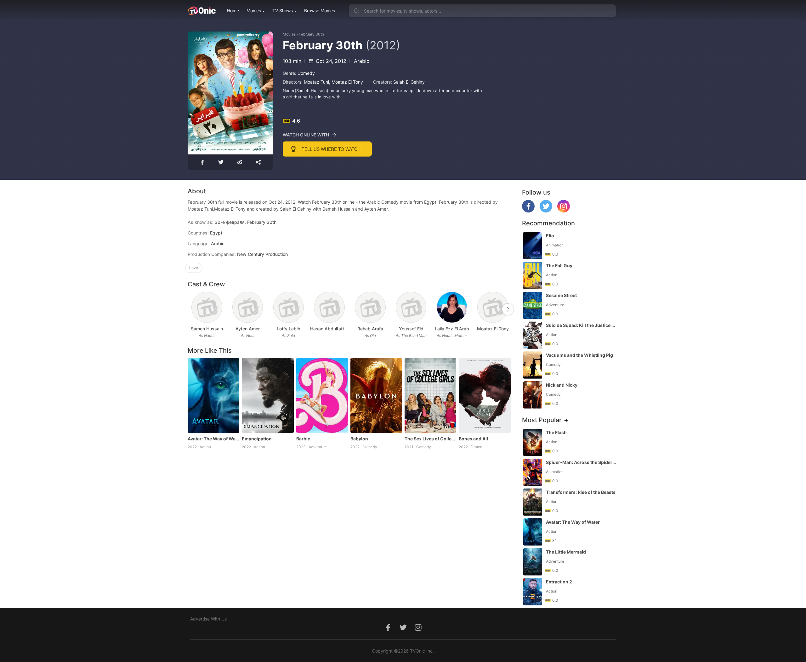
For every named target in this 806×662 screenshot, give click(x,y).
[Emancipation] (267, 395)
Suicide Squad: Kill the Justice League (581, 325)
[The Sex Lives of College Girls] (430, 395)
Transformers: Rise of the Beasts (581, 492)
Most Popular (542, 420)
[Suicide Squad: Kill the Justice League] (532, 335)
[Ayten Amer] (247, 307)
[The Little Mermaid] (532, 562)
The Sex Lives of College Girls (430, 438)
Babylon (359, 438)
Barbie (303, 438)
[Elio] (532, 245)
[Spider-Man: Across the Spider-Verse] (532, 472)
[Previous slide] (191, 309)
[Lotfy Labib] (288, 307)
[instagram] (563, 210)
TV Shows (282, 10)
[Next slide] (508, 309)
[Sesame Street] (532, 305)
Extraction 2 (559, 581)
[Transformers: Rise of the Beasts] (532, 502)
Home (233, 10)
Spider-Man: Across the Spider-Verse (581, 462)
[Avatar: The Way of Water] (213, 395)
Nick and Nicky (561, 385)
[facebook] (528, 210)
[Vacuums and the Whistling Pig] (532, 365)
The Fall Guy (559, 265)
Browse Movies (319, 10)
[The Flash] (532, 442)
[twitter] (546, 210)
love (193, 267)
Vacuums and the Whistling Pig (579, 355)
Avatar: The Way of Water (213, 438)
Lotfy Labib (288, 328)
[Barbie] (322, 395)
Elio (550, 235)
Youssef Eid (411, 328)
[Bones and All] (484, 395)
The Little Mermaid (566, 551)
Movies (254, 10)
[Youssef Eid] (411, 307)
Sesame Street (561, 295)
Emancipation (257, 438)
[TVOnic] (202, 10)
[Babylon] (376, 395)
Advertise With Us (208, 618)
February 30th (311, 34)
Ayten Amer (248, 328)
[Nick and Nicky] (532, 395)
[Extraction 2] (532, 591)
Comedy (306, 73)
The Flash (556, 432)
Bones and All (473, 438)
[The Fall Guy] (532, 275)
